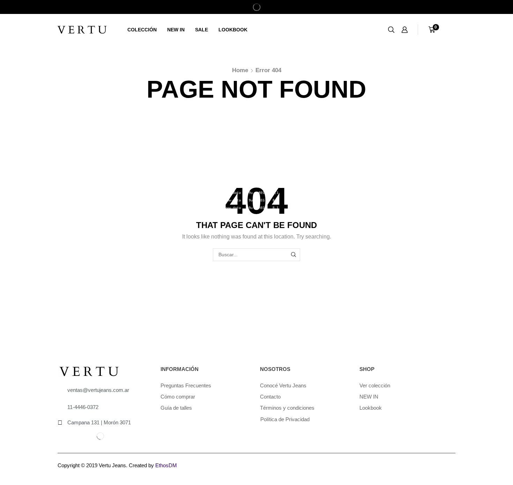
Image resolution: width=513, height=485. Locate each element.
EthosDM (166, 465)
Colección (142, 29)
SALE (201, 29)
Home (240, 70)
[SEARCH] (293, 254)
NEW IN (176, 29)
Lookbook (232, 29)
